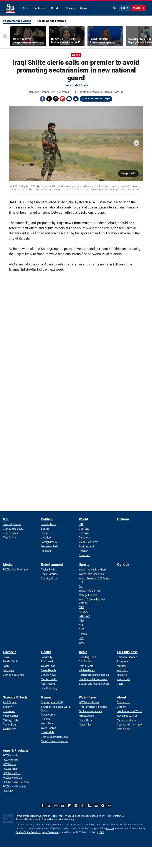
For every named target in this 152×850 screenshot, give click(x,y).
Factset (110, 828)
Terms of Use (22, 816)
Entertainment (52, 564)
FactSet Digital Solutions (28, 832)
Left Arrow (5, 36)
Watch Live (87, 697)
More (83, 8)
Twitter (49, 99)
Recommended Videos (17, 20)
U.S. (23, 8)
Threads (56, 99)
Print (69, 99)
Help (109, 816)
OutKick (123, 564)
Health (46, 652)
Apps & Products (16, 750)
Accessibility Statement (28, 819)
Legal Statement (50, 832)
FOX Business (127, 652)
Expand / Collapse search (114, 8)
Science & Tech (15, 697)
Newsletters (96, 805)
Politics (38, 8)
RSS (89, 805)
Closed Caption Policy (93, 816)
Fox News (10, 8)
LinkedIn (76, 805)
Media (8, 564)
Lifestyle (9, 652)
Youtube (62, 805)
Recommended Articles (51, 20)
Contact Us (119, 816)
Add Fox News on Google (97, 98)
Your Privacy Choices (69, 816)
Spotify (102, 805)
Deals (83, 652)
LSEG (101, 832)
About (121, 697)
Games (46, 697)
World (54, 8)
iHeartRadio (109, 805)
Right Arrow (145, 36)
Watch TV (138, 7)
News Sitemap (49, 819)
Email (76, 99)
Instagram (56, 805)
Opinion (70, 8)
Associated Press (77, 85)
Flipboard (62, 99)
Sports (84, 564)
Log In (124, 7)
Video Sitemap (66, 819)
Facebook (42, 99)
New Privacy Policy (40, 816)
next (136, 143)
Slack (82, 805)
